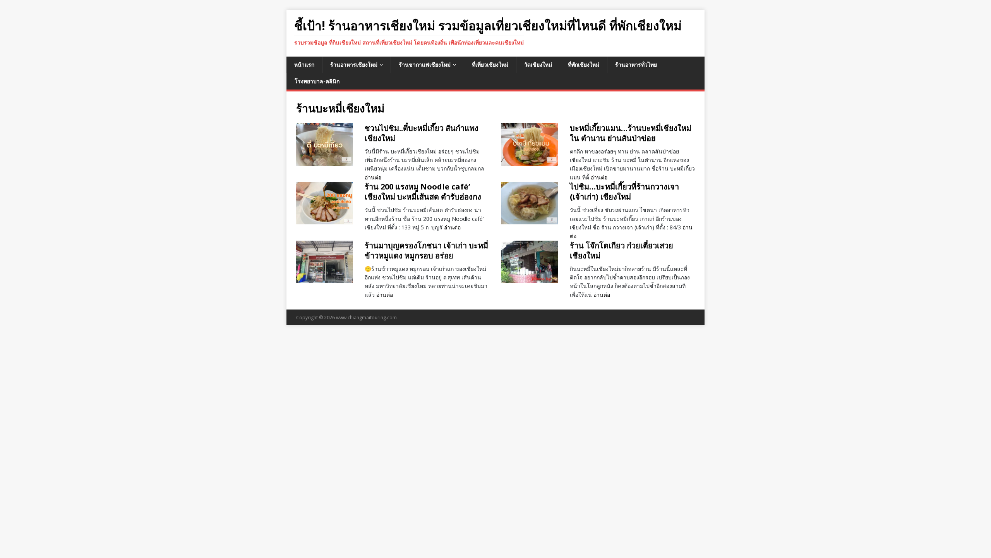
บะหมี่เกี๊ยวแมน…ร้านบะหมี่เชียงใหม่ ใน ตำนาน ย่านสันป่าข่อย (630, 133)
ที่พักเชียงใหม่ (583, 64)
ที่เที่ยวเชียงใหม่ (490, 64)
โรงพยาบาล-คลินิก (317, 81)
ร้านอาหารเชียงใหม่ (353, 64)
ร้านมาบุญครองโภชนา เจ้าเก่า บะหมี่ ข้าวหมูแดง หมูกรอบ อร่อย (426, 250)
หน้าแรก (304, 64)
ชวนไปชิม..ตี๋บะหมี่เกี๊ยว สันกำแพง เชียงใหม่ (421, 133)
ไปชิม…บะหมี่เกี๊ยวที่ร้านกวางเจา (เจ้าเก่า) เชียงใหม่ (624, 191)
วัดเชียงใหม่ (538, 64)
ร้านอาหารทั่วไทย (636, 64)
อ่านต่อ (373, 177)
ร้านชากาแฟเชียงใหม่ (425, 64)
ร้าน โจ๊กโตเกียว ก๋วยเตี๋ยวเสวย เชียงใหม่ (621, 250)
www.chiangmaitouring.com (366, 317)
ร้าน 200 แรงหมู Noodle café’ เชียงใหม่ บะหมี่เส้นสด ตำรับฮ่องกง (423, 191)
